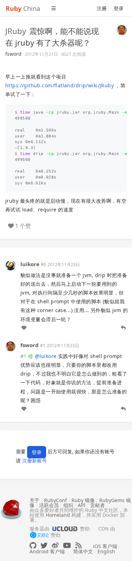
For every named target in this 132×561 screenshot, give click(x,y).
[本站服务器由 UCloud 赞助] (64, 528)
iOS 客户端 (105, 546)
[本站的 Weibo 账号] (55, 545)
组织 (68, 505)
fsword (13, 53)
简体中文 (83, 551)
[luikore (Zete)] (10, 264)
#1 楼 (26, 356)
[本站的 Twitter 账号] (44, 545)
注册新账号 (34, 460)
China (23, 8)
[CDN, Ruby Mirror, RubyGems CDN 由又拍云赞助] (39, 535)
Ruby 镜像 (83, 500)
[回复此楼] (123, 328)
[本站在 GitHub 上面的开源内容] (33, 545)
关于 (34, 500)
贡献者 (97, 505)
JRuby (15, 31)
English (106, 551)
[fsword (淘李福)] (122, 29)
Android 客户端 (47, 551)
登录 (119, 8)
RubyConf (55, 500)
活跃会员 (49, 505)
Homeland (58, 515)
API (82, 505)
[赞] (24, 328)
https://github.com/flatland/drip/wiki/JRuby (59, 85)
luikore (29, 264)
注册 (102, 8)
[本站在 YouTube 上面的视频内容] (67, 545)
